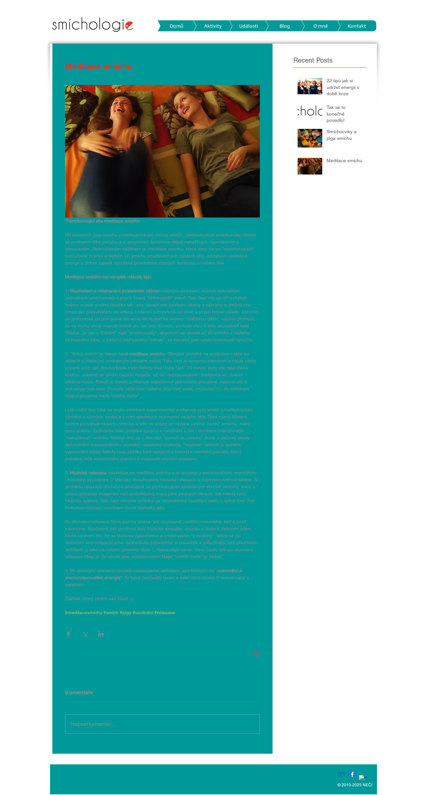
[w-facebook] (363, 779)
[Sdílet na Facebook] (68, 634)
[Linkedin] (341, 773)
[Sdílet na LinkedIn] (101, 634)
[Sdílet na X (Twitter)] (84, 634)
